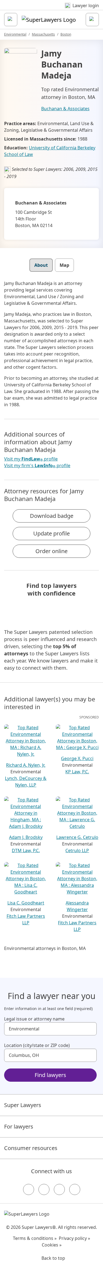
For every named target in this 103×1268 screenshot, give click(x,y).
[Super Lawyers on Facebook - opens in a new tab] (28, 1189)
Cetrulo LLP (77, 850)
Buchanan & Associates (65, 109)
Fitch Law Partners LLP (26, 919)
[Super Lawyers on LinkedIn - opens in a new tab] (74, 1189)
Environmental (15, 34)
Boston (65, 34)
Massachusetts (43, 34)
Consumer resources (30, 1148)
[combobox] (50, 1028)
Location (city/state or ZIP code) (37, 1045)
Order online (51, 551)
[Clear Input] (90, 1028)
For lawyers (18, 1126)
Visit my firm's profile (37, 465)
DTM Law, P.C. (26, 850)
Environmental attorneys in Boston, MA (45, 948)
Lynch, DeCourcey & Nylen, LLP (25, 781)
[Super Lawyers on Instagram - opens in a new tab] (43, 1189)
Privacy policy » (74, 1238)
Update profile (51, 533)
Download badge (51, 515)
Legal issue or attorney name (34, 1019)
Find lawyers (50, 1075)
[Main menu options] (10, 19)
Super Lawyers (22, 1105)
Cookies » (52, 1245)
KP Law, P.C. (77, 772)
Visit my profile (31, 459)
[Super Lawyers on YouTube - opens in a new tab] (59, 1189)
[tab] (41, 265)
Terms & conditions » (35, 1238)
